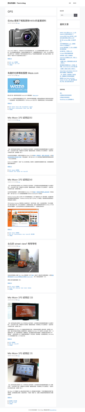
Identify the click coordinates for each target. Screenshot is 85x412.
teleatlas (29, 287)
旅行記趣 (15, 400)
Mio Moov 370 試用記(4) (20, 179)
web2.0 (31, 106)
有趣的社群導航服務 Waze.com (23, 73)
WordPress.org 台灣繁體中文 (67, 99)
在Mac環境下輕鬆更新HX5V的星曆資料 (27, 20)
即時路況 (39, 155)
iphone (17, 106)
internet (13, 106)
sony (18, 63)
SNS (20, 106)
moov (24, 234)
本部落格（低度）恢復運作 (66, 55)
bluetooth (11, 171)
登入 (61, 93)
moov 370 (25, 171)
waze (28, 108)
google (10, 287)
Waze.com (35, 95)
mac (13, 62)
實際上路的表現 (45, 155)
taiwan (25, 287)
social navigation (18, 108)
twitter (24, 108)
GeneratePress (53, 410)
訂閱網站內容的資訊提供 (66, 95)
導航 (31, 108)
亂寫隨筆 (17, 286)
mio (22, 171)
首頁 (70, 3)
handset (18, 171)
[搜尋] (75, 15)
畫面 (34, 155)
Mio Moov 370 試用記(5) (20, 117)
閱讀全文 (10, 58)
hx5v (13, 63)
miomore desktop (18, 234)
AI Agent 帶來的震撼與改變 (66, 53)
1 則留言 (10, 64)
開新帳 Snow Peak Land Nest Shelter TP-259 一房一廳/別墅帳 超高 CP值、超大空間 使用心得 (68, 80)
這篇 (32, 275)
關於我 (74, 3)
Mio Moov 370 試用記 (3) (20, 297)
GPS (10, 62)
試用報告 (16, 62)
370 (10, 402)
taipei (22, 287)
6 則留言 (11, 403)
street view (18, 287)
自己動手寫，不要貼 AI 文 (66, 51)
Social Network (25, 106)
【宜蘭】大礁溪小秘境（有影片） (68, 68)
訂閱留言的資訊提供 (64, 97)
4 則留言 (11, 109)
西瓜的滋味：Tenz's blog (17, 3)
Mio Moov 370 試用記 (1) (20, 353)
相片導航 (32, 234)
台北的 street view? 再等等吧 (22, 243)
